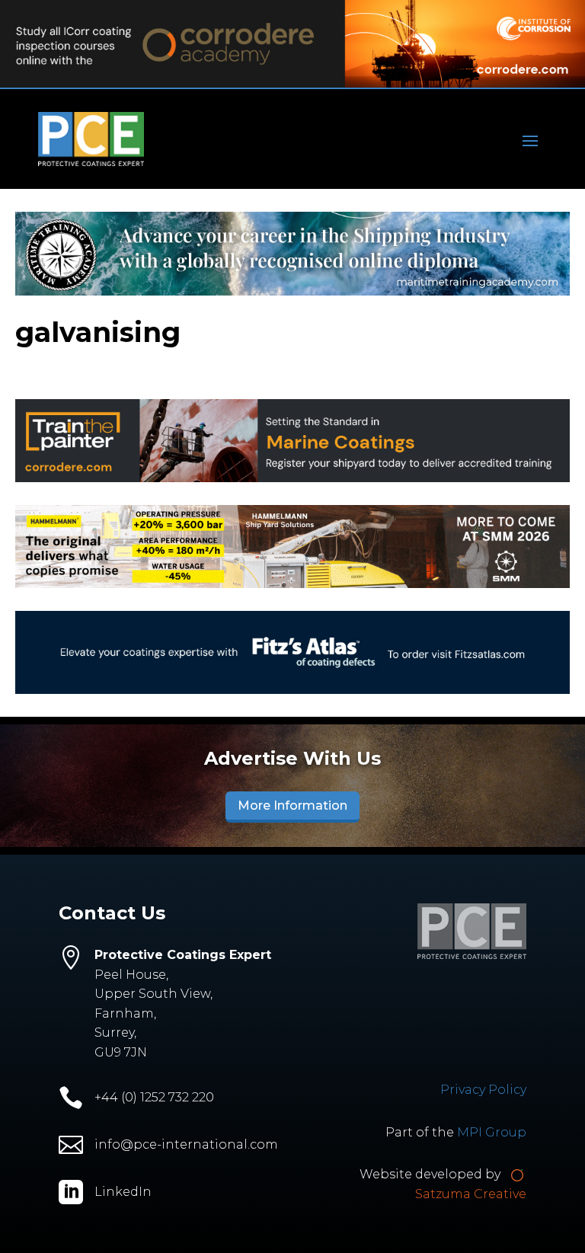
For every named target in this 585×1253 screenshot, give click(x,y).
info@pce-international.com (186, 1144)
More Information (292, 805)
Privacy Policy (483, 1089)
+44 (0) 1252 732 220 (154, 1097)
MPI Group (491, 1132)
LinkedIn (123, 1191)
